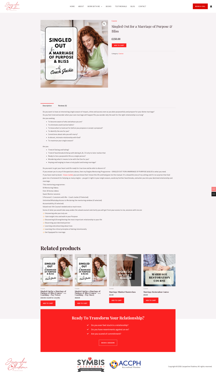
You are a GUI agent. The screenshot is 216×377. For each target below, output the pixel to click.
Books (108, 6)
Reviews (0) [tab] (62, 105)
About (81, 6)
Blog (132, 6)
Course (114, 21)
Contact (142, 6)
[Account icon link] (211, 6)
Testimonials (121, 6)
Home (72, 6)
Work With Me (94, 6)
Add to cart (119, 45)
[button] (101, 6)
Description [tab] (47, 105)
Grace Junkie (68, 175)
